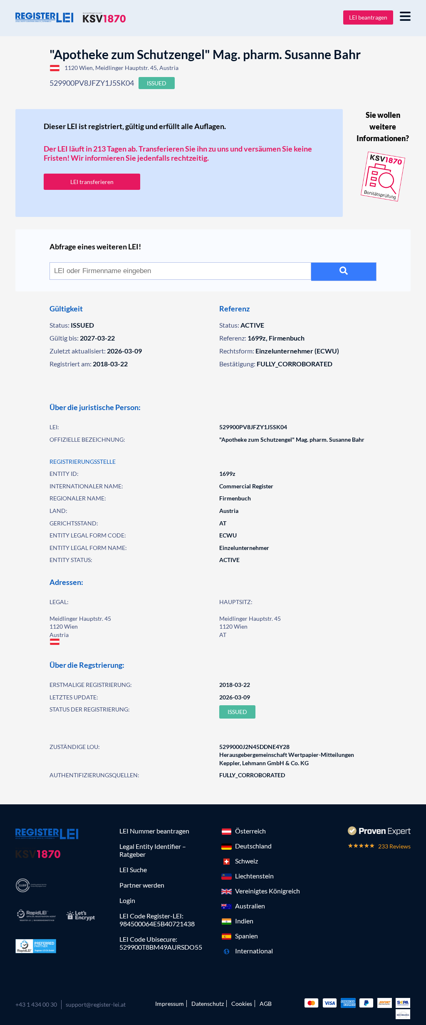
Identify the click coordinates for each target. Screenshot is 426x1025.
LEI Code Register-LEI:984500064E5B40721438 (157, 920)
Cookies (241, 1003)
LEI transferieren (92, 181)
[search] (343, 271)
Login (127, 900)
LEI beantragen (368, 17)
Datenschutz (207, 1003)
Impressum (169, 1003)
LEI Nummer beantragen (154, 831)
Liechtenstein (254, 876)
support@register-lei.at (96, 1004)
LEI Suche (133, 869)
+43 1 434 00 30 (36, 1004)
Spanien (246, 936)
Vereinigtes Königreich (267, 891)
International (254, 951)
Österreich (250, 831)
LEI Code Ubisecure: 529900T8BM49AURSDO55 (160, 943)
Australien (250, 906)
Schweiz (246, 861)
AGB (266, 1003)
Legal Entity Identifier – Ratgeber (152, 850)
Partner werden (141, 885)
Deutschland (253, 846)
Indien (244, 921)
